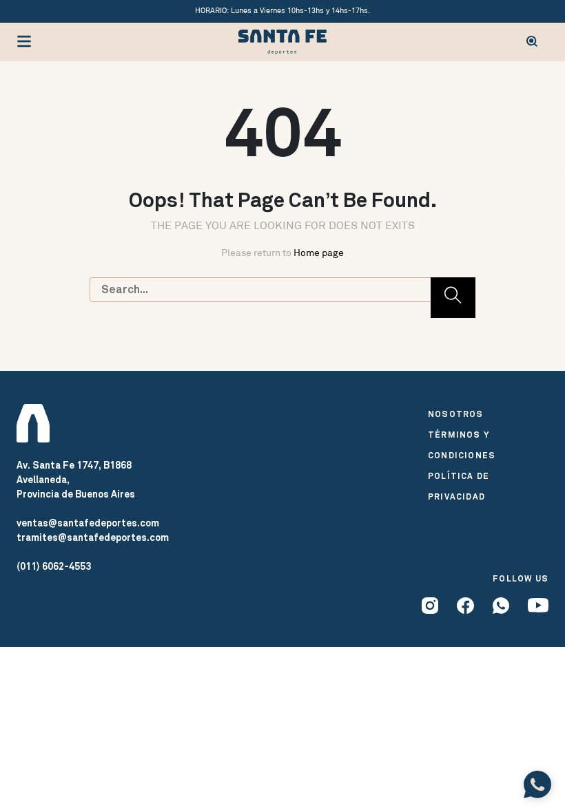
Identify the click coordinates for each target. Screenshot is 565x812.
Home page (319, 252)
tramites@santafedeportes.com (93, 537)
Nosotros (456, 414)
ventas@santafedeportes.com (88, 523)
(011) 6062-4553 (54, 566)
